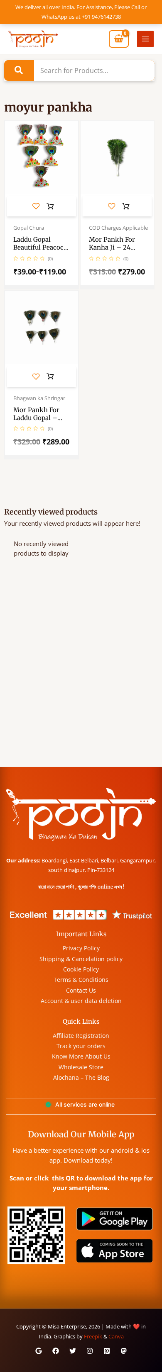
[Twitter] (72, 1351)
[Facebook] (55, 1351)
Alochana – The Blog (81, 1077)
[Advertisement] (81, 681)
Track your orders (81, 1046)
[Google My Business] (38, 1351)
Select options (50, 206)
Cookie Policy (81, 969)
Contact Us (81, 990)
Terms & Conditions (81, 979)
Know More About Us (81, 1056)
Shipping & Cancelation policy (81, 959)
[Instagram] (89, 1351)
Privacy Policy (81, 948)
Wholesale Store (81, 1067)
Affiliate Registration (81, 1035)
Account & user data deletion (81, 1001)
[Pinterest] (106, 1351)
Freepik (93, 1336)
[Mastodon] (123, 1351)
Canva (116, 1336)
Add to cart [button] (126, 206)
